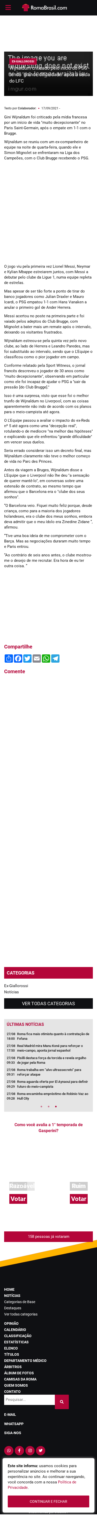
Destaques (12, 1308)
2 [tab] (48, 1107)
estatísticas (16, 1342)
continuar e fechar (48, 1501)
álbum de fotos (19, 1373)
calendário (15, 1330)
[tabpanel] (48, 1068)
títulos (11, 1354)
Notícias (11, 992)
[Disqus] (48, 748)
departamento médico (25, 1361)
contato (12, 1392)
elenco (11, 1348)
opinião (11, 1323)
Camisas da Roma (20, 1379)
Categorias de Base (19, 1302)
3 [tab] (56, 1107)
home (9, 1289)
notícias (12, 1296)
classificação (18, 1336)
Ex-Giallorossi (16, 986)
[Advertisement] (48, 31)
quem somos (16, 1385)
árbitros (13, 1367)
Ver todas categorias (48, 1003)
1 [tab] (41, 1107)
